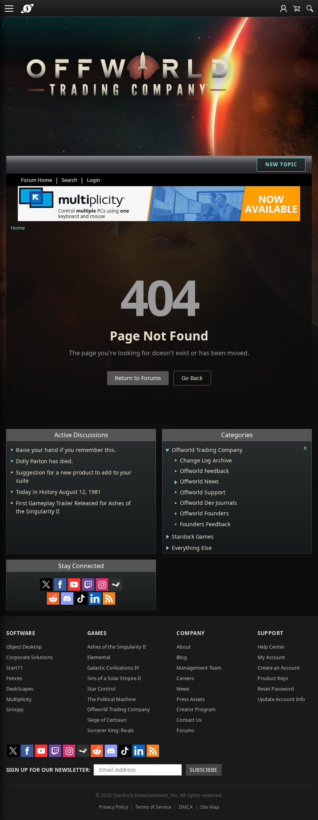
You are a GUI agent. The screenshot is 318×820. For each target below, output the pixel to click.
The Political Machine (111, 699)
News (182, 688)
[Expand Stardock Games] (167, 537)
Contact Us (189, 719)
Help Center (271, 646)
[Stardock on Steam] (116, 584)
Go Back (192, 378)
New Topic (281, 164)
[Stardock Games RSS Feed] (109, 598)
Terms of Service (153, 807)
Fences (14, 678)
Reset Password (276, 688)
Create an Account (279, 667)
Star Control (101, 688)
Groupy (15, 709)
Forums (185, 730)
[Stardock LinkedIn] (95, 598)
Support (270, 633)
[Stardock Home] (27, 8)
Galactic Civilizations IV (113, 667)
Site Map (209, 807)
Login (93, 179)
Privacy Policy (113, 807)
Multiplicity (19, 699)
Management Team (198, 667)
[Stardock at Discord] (67, 598)
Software (20, 633)
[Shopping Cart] (296, 8)
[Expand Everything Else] (167, 548)
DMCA (186, 807)
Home (18, 227)
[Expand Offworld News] (176, 482)
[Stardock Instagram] (102, 584)
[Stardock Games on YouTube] (74, 584)
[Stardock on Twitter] (46, 584)
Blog (181, 657)
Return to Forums (138, 378)
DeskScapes (19, 688)
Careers (185, 678)
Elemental (98, 657)
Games (97, 633)
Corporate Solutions (29, 657)
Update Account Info (281, 699)
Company (190, 633)
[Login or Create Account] (283, 8)
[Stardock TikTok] (81, 598)
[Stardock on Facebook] (60, 584)
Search (69, 179)
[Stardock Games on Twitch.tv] (88, 584)
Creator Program (196, 709)
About (183, 646)
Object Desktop (24, 646)
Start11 (14, 667)
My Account (271, 657)
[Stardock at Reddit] (53, 598)
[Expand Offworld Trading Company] (167, 450)
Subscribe (204, 769)
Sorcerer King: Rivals (110, 730)
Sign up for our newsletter (47, 769)
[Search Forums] (310, 8)
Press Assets (190, 699)
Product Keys (273, 678)
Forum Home (36, 179)
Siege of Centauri (106, 719)
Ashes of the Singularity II (116, 646)
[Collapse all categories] (305, 448)
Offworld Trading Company (118, 709)
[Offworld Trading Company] (127, 72)
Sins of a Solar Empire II (114, 678)
